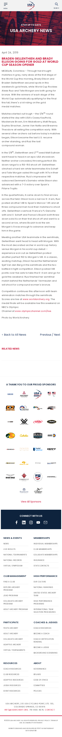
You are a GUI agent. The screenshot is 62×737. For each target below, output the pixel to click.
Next (57, 335)
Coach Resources (42, 628)
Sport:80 (33, 731)
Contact (50, 709)
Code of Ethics (41, 680)
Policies (38, 691)
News (6, 543)
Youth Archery (10, 628)
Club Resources (11, 674)
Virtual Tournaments (14, 650)
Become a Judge (41, 647)
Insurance (39, 560)
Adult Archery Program (15, 609)
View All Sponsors (31, 501)
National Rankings (43, 587)
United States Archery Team (45, 594)
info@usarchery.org (16, 709)
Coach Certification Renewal (44, 640)
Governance (40, 669)
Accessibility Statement (32, 723)
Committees (39, 685)
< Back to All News (14, 335)
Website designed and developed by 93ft (24, 728)
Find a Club (9, 581)
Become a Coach (42, 633)
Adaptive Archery (12, 644)
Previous (45, 335)
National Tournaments (15, 554)
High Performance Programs (43, 602)
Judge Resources (12, 685)
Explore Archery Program (11, 588)
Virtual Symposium (13, 565)
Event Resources (11, 691)
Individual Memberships (46, 543)
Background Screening (46, 653)
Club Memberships (43, 549)
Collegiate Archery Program (13, 602)
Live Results (9, 549)
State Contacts (41, 565)
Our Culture (40, 581)
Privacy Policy (44, 720)
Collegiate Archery (13, 639)
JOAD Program (10, 595)
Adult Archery (10, 633)
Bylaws (37, 674)
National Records (12, 560)
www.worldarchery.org (36, 299)
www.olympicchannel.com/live (33, 311)
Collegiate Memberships (46, 554)
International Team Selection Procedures (45, 610)
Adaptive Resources (13, 680)
